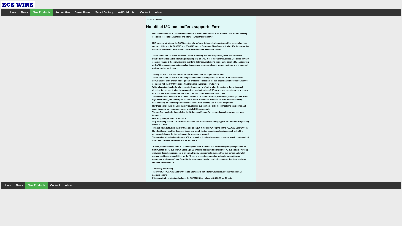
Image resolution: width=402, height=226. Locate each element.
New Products (41, 12)
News (24, 12)
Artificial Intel (126, 12)
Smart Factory (104, 12)
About (159, 12)
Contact (145, 12)
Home (12, 12)
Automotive (62, 12)
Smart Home (82, 12)
